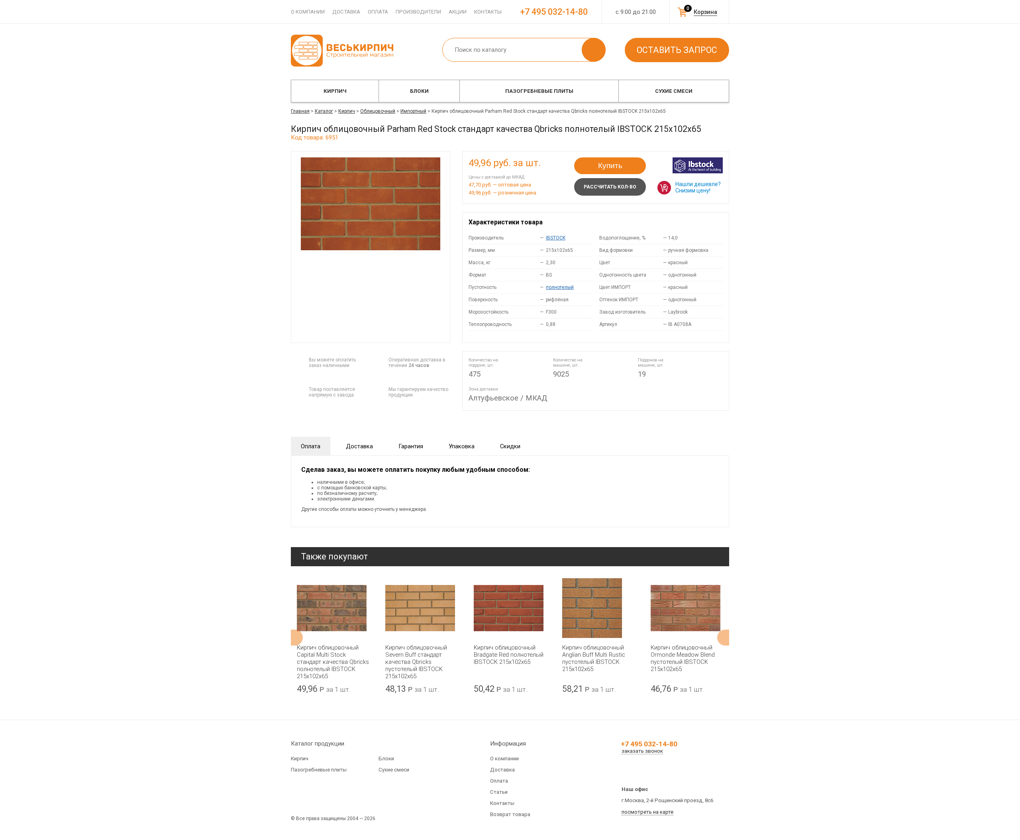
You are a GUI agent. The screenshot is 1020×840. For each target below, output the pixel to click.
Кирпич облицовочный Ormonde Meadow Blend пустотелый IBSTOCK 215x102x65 (683, 658)
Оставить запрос (677, 50)
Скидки (510, 446)
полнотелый (560, 287)
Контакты (488, 12)
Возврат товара (510, 814)
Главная (300, 111)
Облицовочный (377, 111)
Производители (418, 12)
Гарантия (410, 446)
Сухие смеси (673, 91)
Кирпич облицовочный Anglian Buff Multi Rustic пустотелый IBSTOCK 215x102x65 (593, 658)
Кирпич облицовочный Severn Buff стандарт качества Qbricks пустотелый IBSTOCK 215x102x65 (416, 662)
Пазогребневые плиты (539, 91)
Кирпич (335, 91)
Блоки (419, 91)
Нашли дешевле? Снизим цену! (698, 187)
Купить (610, 165)
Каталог (324, 111)
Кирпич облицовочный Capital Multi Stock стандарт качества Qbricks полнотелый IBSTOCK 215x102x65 (333, 662)
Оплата (378, 12)
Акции (458, 12)
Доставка (346, 12)
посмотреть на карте (647, 812)
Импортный (413, 111)
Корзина (705, 12)
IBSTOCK (555, 238)
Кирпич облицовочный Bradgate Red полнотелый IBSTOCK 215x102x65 (508, 654)
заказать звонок (642, 751)
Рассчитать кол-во (610, 187)
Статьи (499, 792)
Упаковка (462, 446)
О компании (308, 12)
